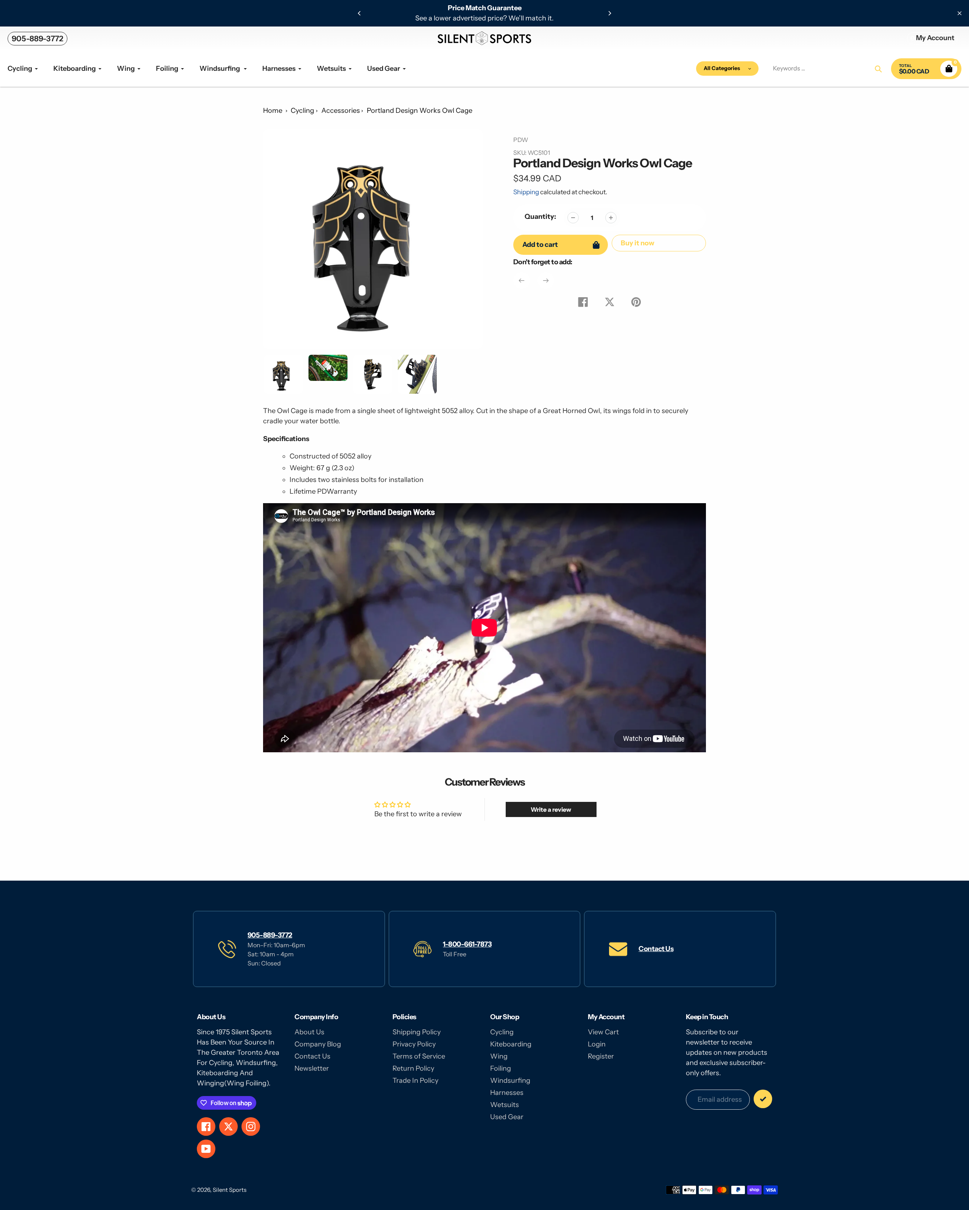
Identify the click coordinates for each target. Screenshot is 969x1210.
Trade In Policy (415, 1080)
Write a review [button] (551, 809)
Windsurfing (510, 1080)
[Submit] (763, 1099)
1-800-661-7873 (467, 944)
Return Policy (413, 1068)
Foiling (500, 1068)
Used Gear (506, 1117)
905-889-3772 (37, 38)
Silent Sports (229, 1189)
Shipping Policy (417, 1032)
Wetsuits (504, 1105)
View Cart (603, 1032)
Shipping (526, 192)
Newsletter (311, 1068)
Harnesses (506, 1092)
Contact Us (656, 949)
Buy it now (637, 243)
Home (272, 110)
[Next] (609, 13)
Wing (499, 1056)
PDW (520, 139)
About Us (309, 1032)
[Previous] (359, 13)
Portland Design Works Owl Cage (419, 110)
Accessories (340, 110)
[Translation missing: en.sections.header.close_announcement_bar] (959, 13)
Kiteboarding (510, 1044)
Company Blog (317, 1044)
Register (601, 1056)
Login (597, 1044)
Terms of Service (419, 1056)
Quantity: (540, 216)
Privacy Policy (414, 1044)
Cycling (302, 110)
